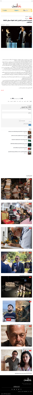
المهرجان (11, 101)
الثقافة (27, 101)
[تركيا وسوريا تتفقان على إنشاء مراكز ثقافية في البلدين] (16, 272)
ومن (22, 101)
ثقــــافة (27, 16)
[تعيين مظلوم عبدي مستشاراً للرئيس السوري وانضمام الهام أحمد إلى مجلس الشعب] (29, 134)
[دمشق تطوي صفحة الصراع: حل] (29, 154)
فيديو (22, 391)
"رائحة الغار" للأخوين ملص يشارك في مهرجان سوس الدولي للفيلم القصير (23, 373)
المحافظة (15, 101)
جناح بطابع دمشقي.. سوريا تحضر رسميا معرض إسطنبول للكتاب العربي (23, 226)
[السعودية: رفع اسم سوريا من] (29, 142)
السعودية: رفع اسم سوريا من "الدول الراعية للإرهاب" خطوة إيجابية (19, 139)
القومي (25, 101)
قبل (17, 101)
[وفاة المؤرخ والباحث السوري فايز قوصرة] (16, 346)
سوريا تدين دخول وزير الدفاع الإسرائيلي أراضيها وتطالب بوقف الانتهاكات (18, 143)
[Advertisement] (16, 54)
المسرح (20, 101)
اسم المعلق (29, 109)
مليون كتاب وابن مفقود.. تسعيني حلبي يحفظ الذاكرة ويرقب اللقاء (24, 202)
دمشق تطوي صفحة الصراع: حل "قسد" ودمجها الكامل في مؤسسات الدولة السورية (17, 151)
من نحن (28, 391)
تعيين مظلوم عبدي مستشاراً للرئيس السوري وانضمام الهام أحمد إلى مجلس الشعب (17, 131)
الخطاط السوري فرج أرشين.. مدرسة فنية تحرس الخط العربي (25, 251)
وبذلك (8, 101)
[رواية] (16, 321)
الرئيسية (30, 16)
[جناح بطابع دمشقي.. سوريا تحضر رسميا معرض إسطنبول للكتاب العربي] (16, 223)
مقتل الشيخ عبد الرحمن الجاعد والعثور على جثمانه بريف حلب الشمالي (19, 135)
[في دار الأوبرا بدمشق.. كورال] (16, 297)
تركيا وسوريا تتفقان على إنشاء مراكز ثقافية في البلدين (26, 275)
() (20, 98)
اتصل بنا (19, 391)
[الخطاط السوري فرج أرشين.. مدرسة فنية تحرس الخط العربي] (16, 248)
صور (20, 391)
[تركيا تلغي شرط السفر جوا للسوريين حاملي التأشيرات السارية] (29, 150)
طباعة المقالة (2, 24)
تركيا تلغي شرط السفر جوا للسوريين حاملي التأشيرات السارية (20, 147)
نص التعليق (29, 112)
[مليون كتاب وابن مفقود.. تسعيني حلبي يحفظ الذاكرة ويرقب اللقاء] (16, 199)
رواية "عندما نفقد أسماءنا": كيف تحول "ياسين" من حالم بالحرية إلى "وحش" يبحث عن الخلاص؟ (21, 324)
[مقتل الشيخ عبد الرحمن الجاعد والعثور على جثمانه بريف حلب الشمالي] (29, 138)
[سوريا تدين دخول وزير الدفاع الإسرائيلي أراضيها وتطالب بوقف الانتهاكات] (29, 146)
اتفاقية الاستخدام (25, 391)
